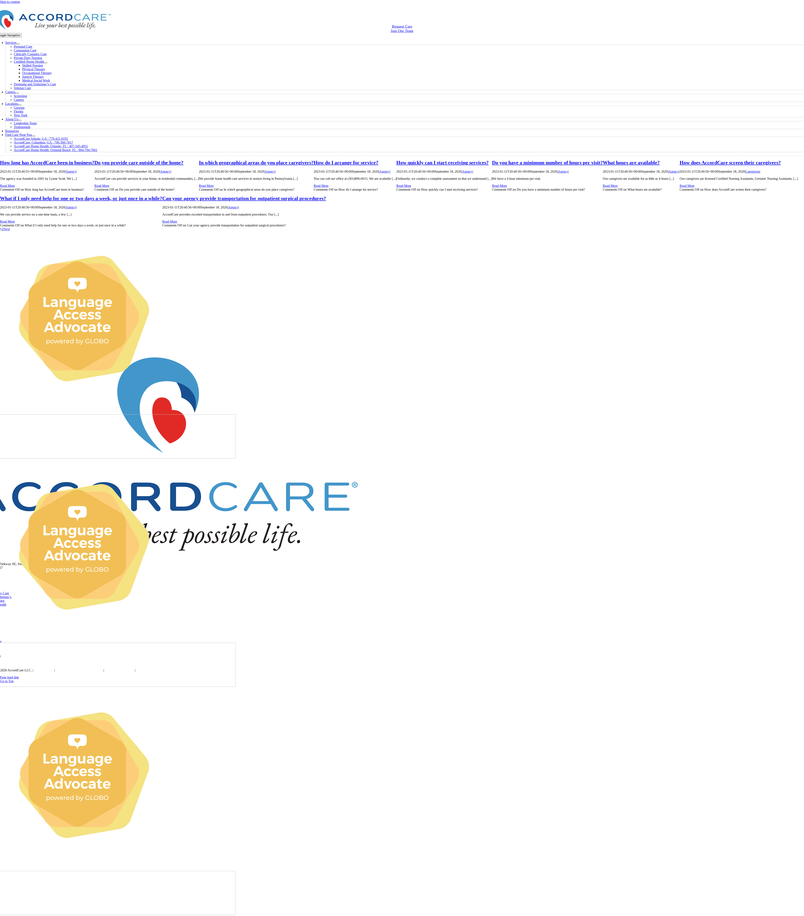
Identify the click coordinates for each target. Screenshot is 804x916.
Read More (7, 186)
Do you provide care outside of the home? (138, 162)
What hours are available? (631, 162)
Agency (71, 171)
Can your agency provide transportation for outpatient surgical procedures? (244, 198)
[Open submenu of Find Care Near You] (33, 135)
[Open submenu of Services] (18, 43)
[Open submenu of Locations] (20, 104)
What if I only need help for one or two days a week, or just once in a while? (81, 198)
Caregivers (752, 171)
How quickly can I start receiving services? (442, 162)
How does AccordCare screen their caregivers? (730, 162)
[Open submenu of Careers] (17, 93)
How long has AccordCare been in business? (47, 162)
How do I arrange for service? (346, 162)
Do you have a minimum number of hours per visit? (547, 162)
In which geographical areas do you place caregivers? (256, 162)
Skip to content (10, 2)
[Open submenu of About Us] (20, 120)
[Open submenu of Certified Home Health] (45, 62)
